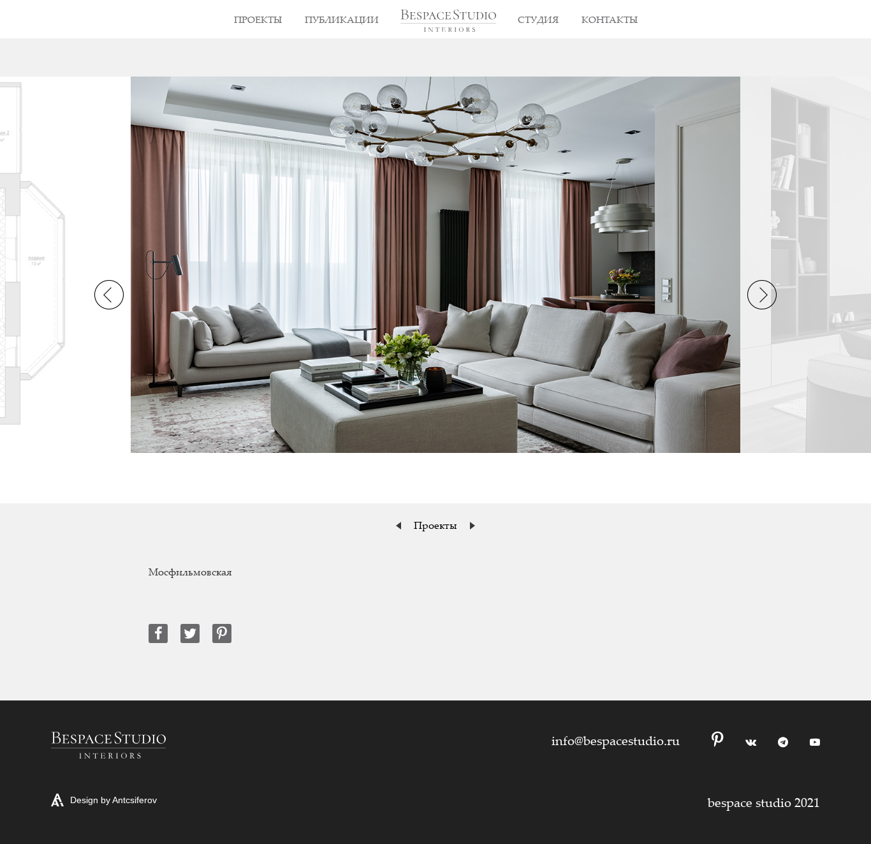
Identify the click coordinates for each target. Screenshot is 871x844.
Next (762, 294)
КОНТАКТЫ (610, 19)
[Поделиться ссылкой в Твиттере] (190, 633)
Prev (109, 294)
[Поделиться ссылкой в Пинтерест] (221, 633)
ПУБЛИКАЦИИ (342, 19)
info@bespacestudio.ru (616, 740)
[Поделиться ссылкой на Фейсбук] (158, 633)
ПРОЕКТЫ (258, 19)
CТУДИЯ (538, 19)
